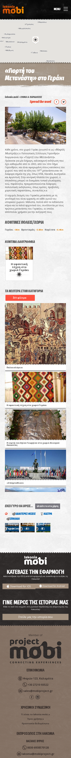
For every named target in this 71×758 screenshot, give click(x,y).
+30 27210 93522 (38, 685)
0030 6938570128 (38, 747)
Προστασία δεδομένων (35, 723)
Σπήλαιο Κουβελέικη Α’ (30, 524)
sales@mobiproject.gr (38, 691)
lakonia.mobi (11, 97)
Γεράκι (12, 229)
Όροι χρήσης (34, 718)
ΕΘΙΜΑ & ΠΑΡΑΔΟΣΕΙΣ (31, 97)
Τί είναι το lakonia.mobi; (34, 714)
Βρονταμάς (32, 229)
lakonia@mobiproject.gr (38, 754)
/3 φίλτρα (19, 297)
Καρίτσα (54, 229)
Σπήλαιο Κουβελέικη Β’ (46, 524)
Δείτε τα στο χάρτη (48, 506)
